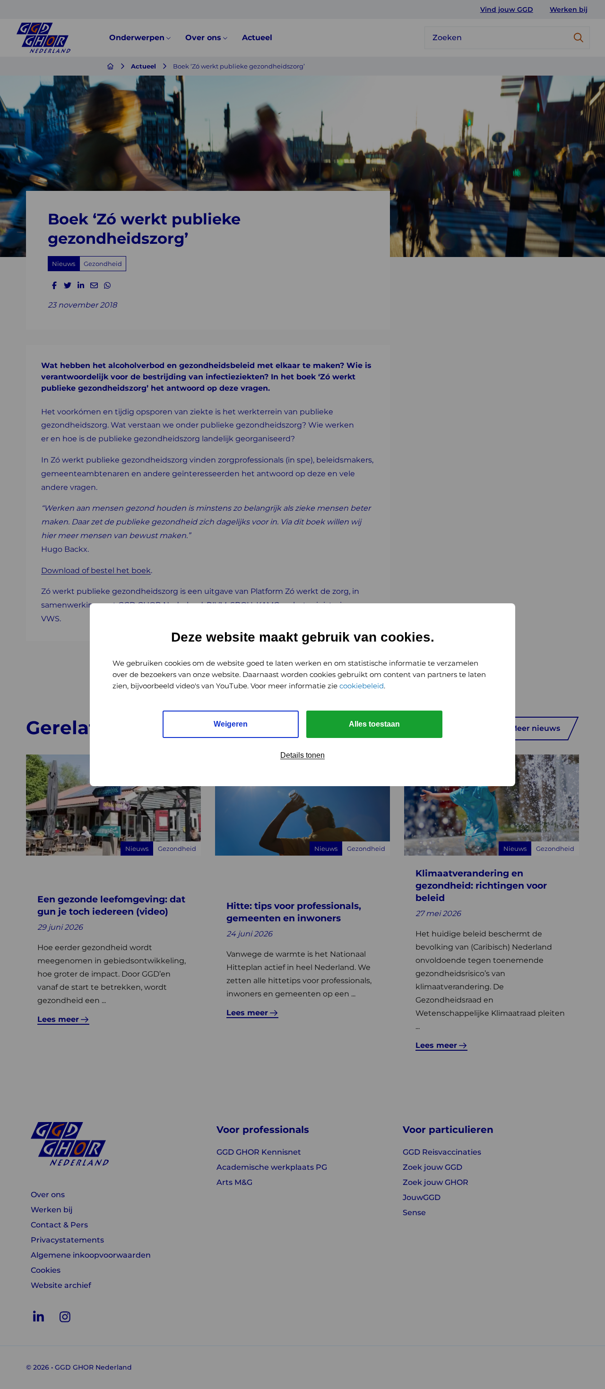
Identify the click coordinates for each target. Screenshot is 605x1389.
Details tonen (302, 755)
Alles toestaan (374, 724)
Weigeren (231, 724)
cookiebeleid (361, 685)
